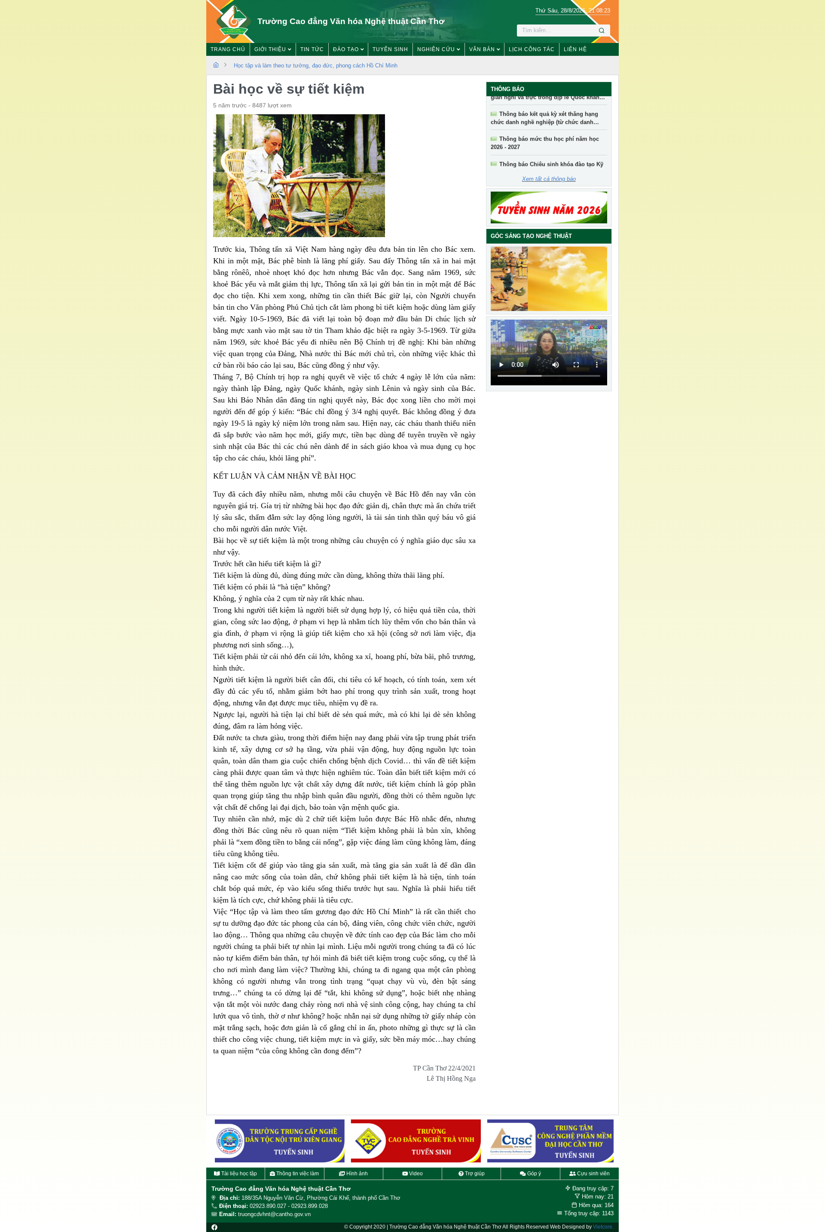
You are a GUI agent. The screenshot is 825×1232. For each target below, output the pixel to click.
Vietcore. (603, 1227)
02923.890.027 (268, 1206)
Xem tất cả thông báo (549, 179)
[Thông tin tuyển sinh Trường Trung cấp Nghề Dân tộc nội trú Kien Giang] (276, 1140)
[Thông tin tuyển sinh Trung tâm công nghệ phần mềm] (549, 1140)
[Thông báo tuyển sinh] (549, 207)
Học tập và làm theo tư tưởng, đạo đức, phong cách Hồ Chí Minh (315, 65)
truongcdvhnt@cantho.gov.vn (274, 1214)
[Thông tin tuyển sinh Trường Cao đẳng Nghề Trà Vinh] (412, 1140)
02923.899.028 (309, 1206)
